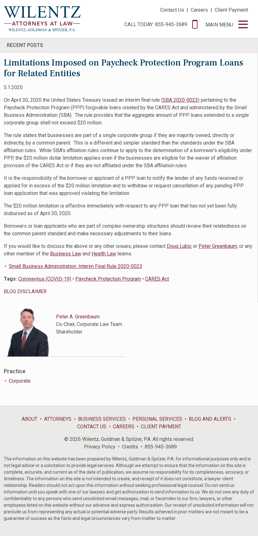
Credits (130, 447)
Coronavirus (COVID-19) (44, 279)
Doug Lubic (179, 246)
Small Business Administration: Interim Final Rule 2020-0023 (75, 266)
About (29, 419)
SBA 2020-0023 (180, 100)
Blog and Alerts (210, 419)
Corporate (20, 381)
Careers (199, 10)
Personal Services (157, 419)
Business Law (65, 254)
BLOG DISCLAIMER (25, 291)
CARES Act (157, 279)
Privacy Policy (99, 447)
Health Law (104, 254)
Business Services (102, 419)
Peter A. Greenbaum (78, 317)
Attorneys (57, 419)
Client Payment (231, 10)
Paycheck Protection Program (108, 279)
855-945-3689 (161, 447)
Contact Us (172, 10)
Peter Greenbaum (218, 246)
